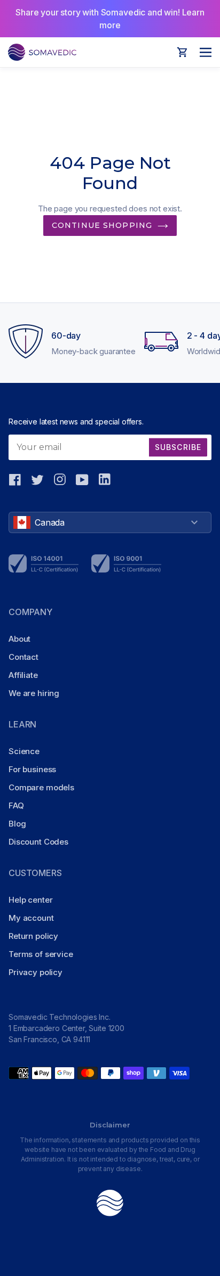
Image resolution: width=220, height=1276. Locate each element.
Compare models (41, 787)
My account (31, 918)
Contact (23, 657)
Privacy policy (35, 972)
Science (24, 751)
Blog (17, 824)
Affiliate (23, 675)
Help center (30, 900)
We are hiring (34, 693)
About (19, 639)
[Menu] (202, 52)
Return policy (33, 936)
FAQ (16, 805)
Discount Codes (38, 842)
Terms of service (41, 954)
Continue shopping (102, 225)
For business (32, 769)
